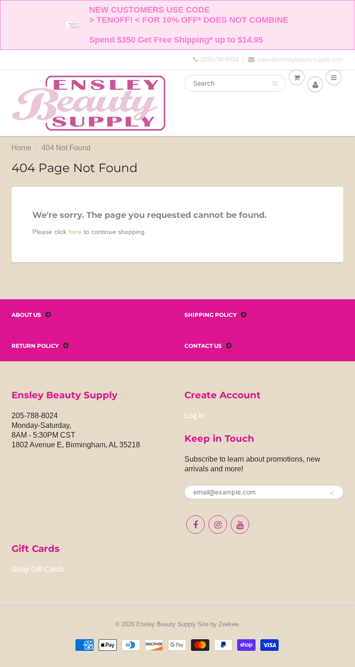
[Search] (275, 83)
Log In (194, 416)
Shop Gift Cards (38, 569)
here (75, 231)
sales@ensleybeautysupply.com (300, 59)
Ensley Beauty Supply (166, 624)
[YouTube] (240, 524)
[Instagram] (217, 524)
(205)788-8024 (220, 59)
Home (21, 148)
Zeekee (229, 624)
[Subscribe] (332, 492)
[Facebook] (195, 524)
